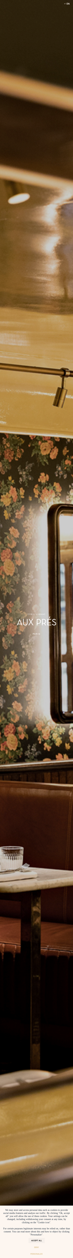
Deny (36, 1247)
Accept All (36, 1240)
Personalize (36, 1254)
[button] (66, 4)
